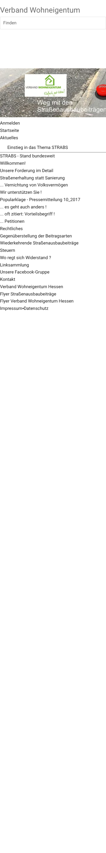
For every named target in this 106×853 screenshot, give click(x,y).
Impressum (11, 308)
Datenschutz (36, 308)
